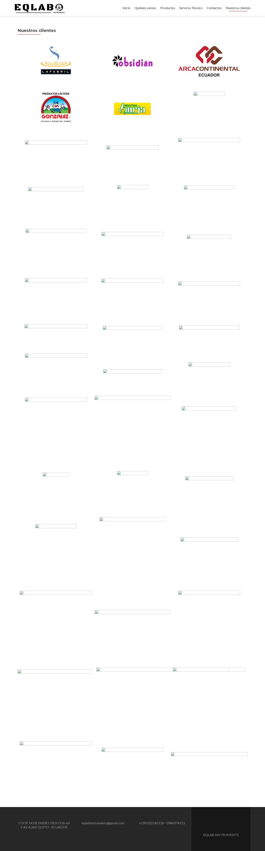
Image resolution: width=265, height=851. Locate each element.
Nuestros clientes (238, 8)
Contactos (214, 8)
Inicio (126, 8)
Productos (167, 8)
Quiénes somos (145, 8)
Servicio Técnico (190, 8)
